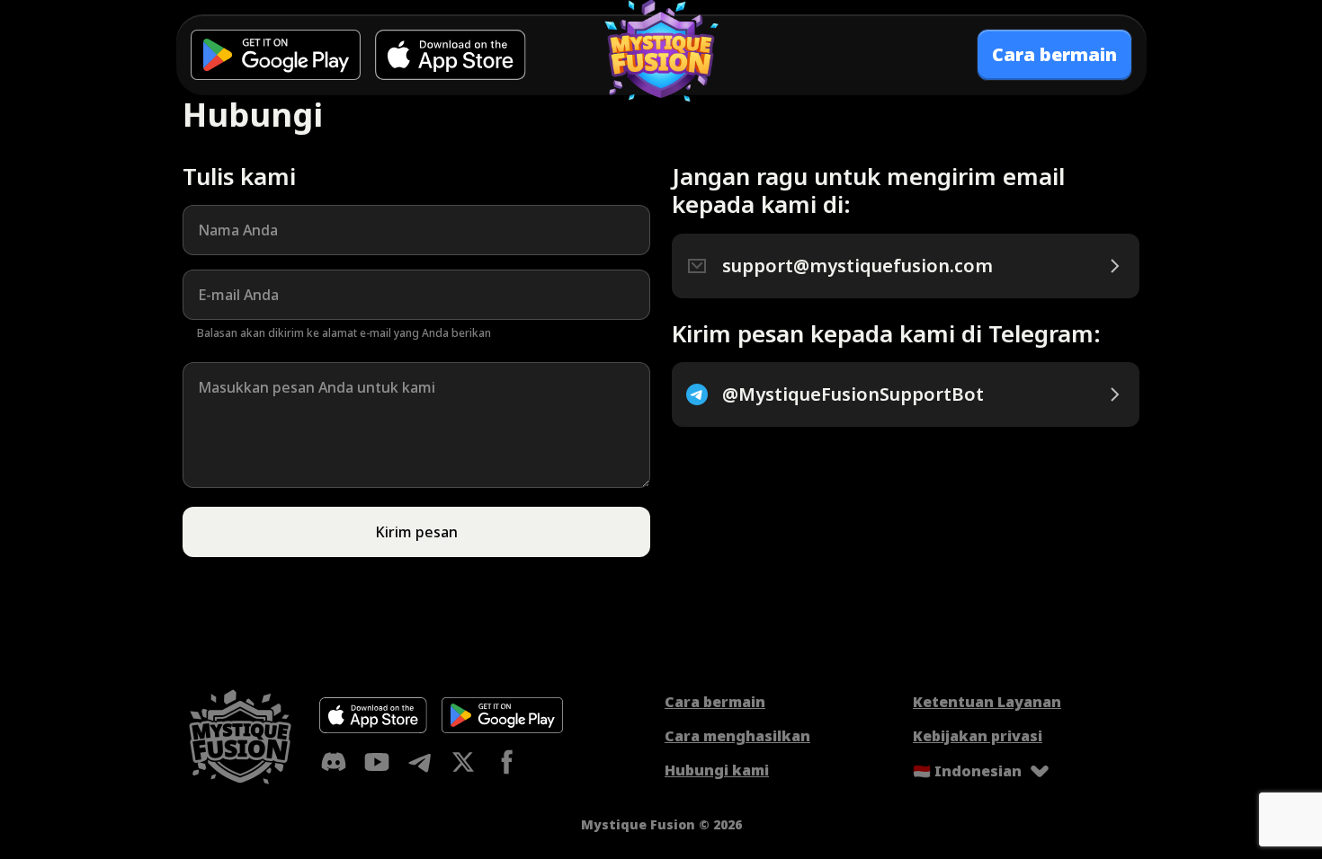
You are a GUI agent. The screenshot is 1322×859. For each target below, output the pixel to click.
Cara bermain (715, 702)
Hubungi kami (717, 770)
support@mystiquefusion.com (857, 266)
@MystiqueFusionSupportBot (853, 394)
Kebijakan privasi (977, 736)
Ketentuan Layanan (987, 702)
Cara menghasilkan (737, 736)
